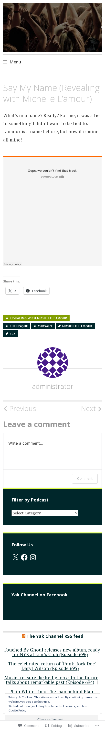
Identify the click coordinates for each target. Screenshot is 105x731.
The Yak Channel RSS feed (55, 636)
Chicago (45, 326)
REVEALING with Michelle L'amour (38, 318)
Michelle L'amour (77, 326)
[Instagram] (33, 557)
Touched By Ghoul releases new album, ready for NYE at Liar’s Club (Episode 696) (52, 652)
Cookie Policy (17, 710)
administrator (52, 386)
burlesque (19, 326)
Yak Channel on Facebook (39, 595)
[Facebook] (24, 557)
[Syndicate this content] (23, 636)
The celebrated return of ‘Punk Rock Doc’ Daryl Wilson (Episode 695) (52, 666)
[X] (15, 557)
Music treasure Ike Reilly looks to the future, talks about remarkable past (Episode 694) (52, 679)
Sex (12, 334)
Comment (85, 478)
